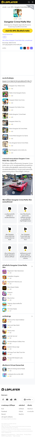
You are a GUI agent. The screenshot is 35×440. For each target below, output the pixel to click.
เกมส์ (8, 7)
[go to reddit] (11, 399)
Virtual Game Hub (7, 34)
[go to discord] (15, 399)
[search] (29, 2)
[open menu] (33, 2)
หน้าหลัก (4, 7)
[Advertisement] (17, 63)
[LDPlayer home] (9, 2)
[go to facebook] (3, 399)
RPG (12, 7)
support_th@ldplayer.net (6, 432)
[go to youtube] (7, 399)
